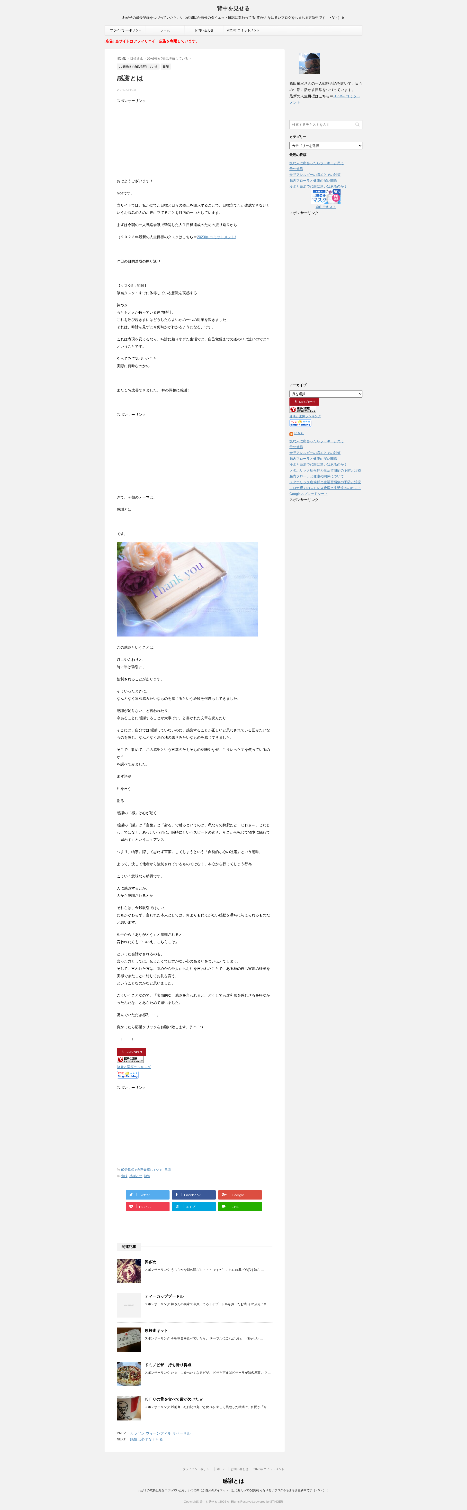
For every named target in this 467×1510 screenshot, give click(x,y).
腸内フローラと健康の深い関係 (313, 180)
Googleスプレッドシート (308, 494)
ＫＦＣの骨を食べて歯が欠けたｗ (174, 1399)
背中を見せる (233, 8)
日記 (167, 1170)
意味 (124, 1176)
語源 (147, 1176)
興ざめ (150, 1262)
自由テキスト (326, 207)
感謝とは (135, 1176)
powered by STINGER (268, 1501)
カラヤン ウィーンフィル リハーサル (160, 1433)
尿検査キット (156, 1330)
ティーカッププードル (164, 1296)
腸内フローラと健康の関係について (316, 476)
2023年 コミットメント (243, 30)
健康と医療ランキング (134, 1067)
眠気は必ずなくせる (146, 1439)
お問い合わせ (204, 30)
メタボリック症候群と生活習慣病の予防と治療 (325, 470)
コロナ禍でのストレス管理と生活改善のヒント (325, 488)
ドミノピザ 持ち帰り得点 (168, 1365)
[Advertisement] (194, 138)
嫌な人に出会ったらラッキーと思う (316, 163)
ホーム (165, 30)
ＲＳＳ (299, 433)
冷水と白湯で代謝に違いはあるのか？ (318, 186)
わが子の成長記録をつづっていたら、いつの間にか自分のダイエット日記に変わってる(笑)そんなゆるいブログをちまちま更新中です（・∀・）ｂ (233, 1490)
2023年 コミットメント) (216, 237)
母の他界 (296, 169)
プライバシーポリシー (126, 30)
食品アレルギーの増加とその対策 (315, 175)
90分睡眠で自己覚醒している (141, 1170)
